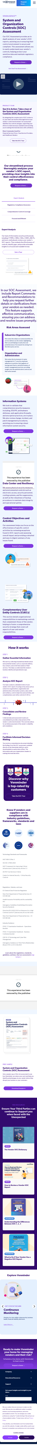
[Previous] (3, 1306)
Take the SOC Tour (18, 140)
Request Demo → (23, 3)
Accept (10, 1437)
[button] (33, 1322)
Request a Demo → (20, 62)
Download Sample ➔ (18, 1088)
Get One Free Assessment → (18, 68)
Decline (27, 1437)
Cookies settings (18, 1432)
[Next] (34, 1306)
